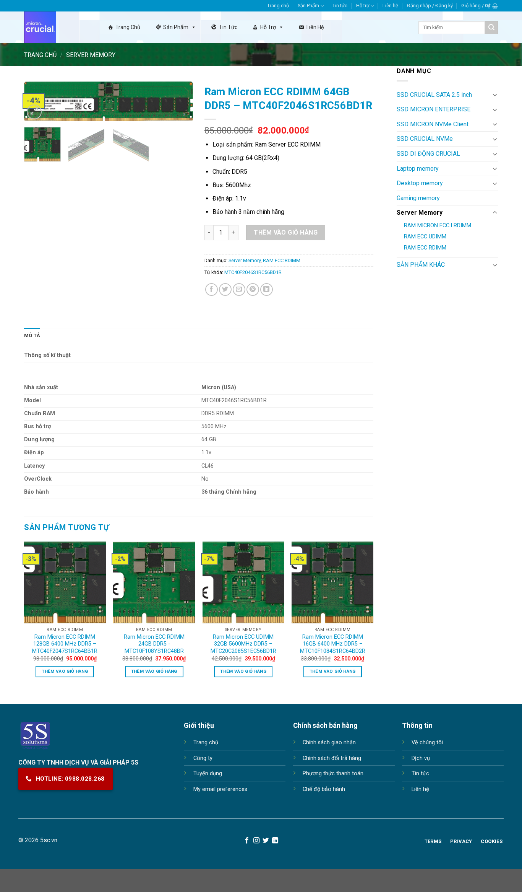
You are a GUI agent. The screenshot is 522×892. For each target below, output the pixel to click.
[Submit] (491, 27)
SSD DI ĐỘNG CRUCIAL (428, 153)
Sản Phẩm (308, 5)
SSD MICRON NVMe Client (433, 124)
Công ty (202, 758)
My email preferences (220, 789)
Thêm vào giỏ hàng (286, 232)
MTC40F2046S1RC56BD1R (253, 272)
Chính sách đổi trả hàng (332, 758)
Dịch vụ (421, 758)
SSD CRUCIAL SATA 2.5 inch (434, 94)
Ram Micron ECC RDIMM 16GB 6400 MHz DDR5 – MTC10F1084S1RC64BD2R (332, 644)
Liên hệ (390, 5)
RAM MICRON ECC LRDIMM (437, 225)
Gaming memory (418, 198)
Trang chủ (278, 5)
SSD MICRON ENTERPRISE (433, 109)
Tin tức (339, 5)
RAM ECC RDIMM (425, 248)
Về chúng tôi (427, 742)
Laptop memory (418, 168)
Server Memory (90, 55)
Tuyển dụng (207, 773)
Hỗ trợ (362, 5)
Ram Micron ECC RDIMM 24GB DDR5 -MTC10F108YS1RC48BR (154, 644)
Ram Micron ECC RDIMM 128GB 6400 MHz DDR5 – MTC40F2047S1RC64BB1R (64, 644)
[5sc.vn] (56, 27)
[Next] (180, 105)
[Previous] (24, 616)
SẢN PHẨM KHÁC (421, 264)
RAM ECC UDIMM (425, 236)
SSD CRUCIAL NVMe (425, 138)
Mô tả (32, 335)
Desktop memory (420, 183)
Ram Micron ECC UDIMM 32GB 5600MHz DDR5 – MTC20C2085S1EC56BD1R (243, 644)
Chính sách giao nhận (329, 742)
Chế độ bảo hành (324, 789)
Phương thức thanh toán (333, 773)
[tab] (32, 335)
